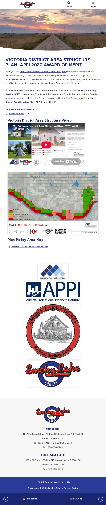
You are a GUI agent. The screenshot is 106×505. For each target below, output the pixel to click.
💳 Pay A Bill (76, 498)
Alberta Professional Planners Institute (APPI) (43, 71)
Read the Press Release (21, 109)
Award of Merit (16, 113)
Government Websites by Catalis (45, 488)
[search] (68, 4)
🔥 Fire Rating (30, 498)
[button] (5, 499)
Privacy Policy (71, 488)
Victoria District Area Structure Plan (29, 246)
